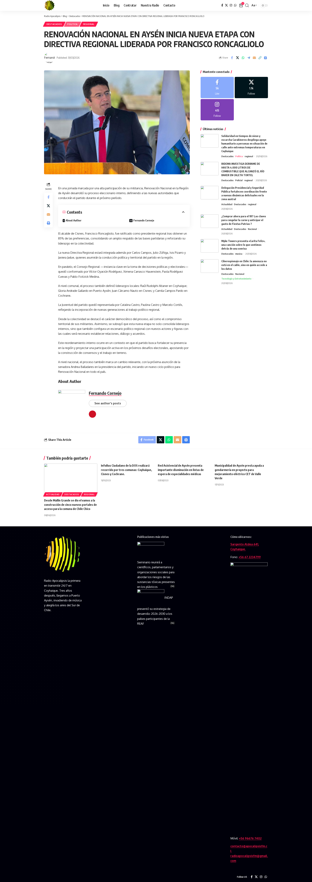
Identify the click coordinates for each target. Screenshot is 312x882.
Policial (238, 180)
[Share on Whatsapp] (243, 58)
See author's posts (107, 403)
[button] (247, 5)
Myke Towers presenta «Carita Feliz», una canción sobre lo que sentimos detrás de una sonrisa (243, 244)
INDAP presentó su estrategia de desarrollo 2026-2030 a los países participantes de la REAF (155, 610)
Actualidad (226, 204)
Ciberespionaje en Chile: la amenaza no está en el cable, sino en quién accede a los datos (244, 265)
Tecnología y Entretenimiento (236, 278)
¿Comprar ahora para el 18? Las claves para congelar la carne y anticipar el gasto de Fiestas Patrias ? (243, 220)
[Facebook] (222, 5)
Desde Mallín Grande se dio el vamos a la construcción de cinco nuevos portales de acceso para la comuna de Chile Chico (70, 504)
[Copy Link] (259, 58)
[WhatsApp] (235, 5)
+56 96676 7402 (250, 838)
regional (89, 24)
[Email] (254, 58)
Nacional (252, 229)
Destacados (54, 24)
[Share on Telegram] (248, 58)
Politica (72, 24)
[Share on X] (237, 58)
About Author (73, 220)
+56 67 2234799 (250, 557)
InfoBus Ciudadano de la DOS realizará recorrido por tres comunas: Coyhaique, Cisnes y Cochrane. (126, 470)
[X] (226, 5)
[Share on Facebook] (231, 58)
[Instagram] (231, 5)
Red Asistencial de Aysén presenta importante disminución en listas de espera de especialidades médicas (181, 470)
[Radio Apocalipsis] (49, 5)
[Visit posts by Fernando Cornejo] (49, 57)
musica (238, 253)
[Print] (265, 58)
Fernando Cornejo (143, 220)
